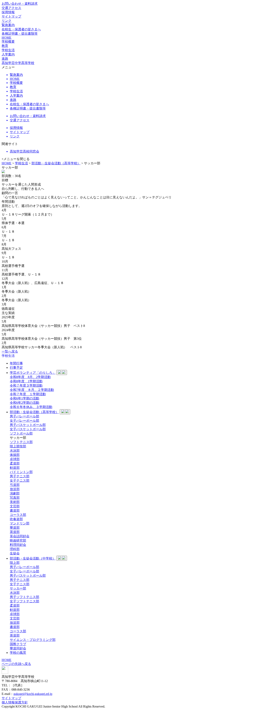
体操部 (15, 455)
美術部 (15, 502)
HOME (6, 37)
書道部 (15, 510)
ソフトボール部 (21, 433)
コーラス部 (18, 514)
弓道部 (15, 485)
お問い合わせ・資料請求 (20, 3)
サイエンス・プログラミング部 (33, 639)
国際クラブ (18, 644)
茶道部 (15, 532)
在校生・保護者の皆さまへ (21, 29)
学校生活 (21, 163)
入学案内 (8, 54)
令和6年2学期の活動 (24, 402)
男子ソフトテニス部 (24, 597)
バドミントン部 (21, 472)
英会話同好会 (19, 536)
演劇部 (15, 493)
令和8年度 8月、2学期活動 (30, 377)
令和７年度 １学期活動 (28, 394)
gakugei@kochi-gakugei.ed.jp (32, 694)
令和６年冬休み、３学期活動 (31, 407)
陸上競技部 (18, 446)
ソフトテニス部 (21, 442)
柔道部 (15, 463)
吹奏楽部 (16, 519)
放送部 (15, 489)
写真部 (15, 497)
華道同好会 (18, 648)
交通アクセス (11, 8)
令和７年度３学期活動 (26, 385)
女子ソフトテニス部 (24, 601)
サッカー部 (18, 588)
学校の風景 (18, 652)
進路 (5, 58)
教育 (5, 46)
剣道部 (15, 467)
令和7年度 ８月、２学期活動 (32, 389)
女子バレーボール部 (24, 420)
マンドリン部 (19, 523)
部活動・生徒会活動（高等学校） (55, 163)
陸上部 (15, 562)
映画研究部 (18, 540)
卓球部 (15, 459)
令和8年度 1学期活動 (26, 381)
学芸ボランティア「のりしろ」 (33, 372)
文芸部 (15, 506)
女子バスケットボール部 (28, 429)
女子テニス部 (19, 480)
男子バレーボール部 (24, 416)
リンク (6, 20)
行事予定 (16, 367)
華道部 (15, 527)
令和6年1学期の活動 (24, 398)
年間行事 (16, 363)
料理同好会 (18, 544)
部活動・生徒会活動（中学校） (33, 558)
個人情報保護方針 (15, 702)
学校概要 (8, 41)
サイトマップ (11, 16)
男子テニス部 (19, 476)
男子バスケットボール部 (28, 425)
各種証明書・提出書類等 (20, 33)
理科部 (15, 549)
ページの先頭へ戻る (16, 664)
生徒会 (15, 553)
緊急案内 (8, 25)
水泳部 (15, 450)
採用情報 (8, 12)
